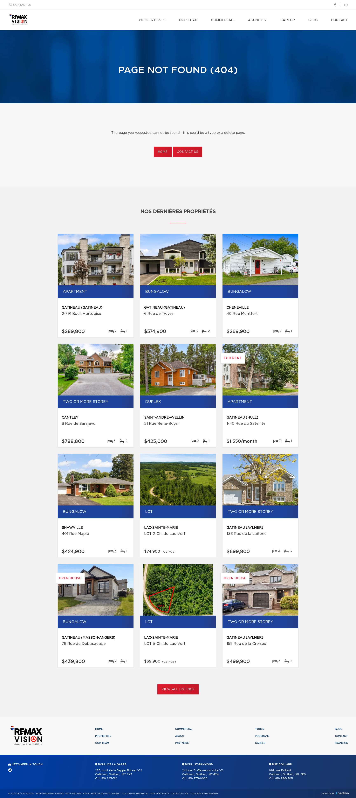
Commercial (223, 20)
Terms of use (179, 794)
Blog (313, 20)
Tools (259, 729)
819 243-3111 (109, 778)
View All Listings (178, 689)
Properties (150, 20)
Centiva (342, 793)
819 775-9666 (197, 778)
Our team (188, 20)
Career (287, 20)
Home (163, 151)
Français (341, 743)
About (180, 736)
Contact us (22, 5)
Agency (255, 20)
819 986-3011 (284, 778)
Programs (262, 736)
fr (346, 5)
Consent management (204, 794)
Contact (339, 20)
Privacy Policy (160, 794)
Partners (182, 743)
